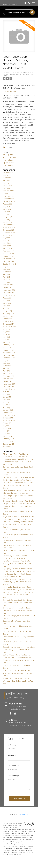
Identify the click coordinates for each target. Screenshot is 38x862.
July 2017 (6, 332)
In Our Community (10, 157)
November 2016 (9, 352)
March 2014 (7, 436)
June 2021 (7, 209)
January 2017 (8, 347)
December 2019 (9, 256)
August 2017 (7, 329)
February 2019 (8, 282)
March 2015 (7, 405)
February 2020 (8, 251)
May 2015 (6, 399)
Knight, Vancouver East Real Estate (17, 579)
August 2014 (7, 423)
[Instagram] (16, 714)
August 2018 (7, 298)
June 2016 (7, 366)
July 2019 (6, 269)
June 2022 (7, 178)
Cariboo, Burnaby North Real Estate (17, 480)
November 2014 (9, 415)
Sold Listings (8, 165)
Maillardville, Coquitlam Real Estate (17, 587)
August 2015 (7, 392)
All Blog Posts (8, 155)
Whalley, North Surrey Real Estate (16, 678)
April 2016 (6, 371)
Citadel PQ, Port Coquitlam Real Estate (18, 490)
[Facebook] (11, 714)
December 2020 (9, 225)
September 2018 (9, 295)
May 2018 (6, 305)
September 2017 (9, 326)
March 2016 (7, 373)
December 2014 (9, 413)
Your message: (13, 776)
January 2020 (8, 253)
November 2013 (9, 446)
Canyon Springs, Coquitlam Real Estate (18, 477)
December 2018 (9, 287)
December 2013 (9, 444)
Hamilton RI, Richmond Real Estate (16, 561)
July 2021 (6, 206)
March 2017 (7, 342)
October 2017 (8, 324)
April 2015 (6, 402)
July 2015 (6, 394)
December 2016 (9, 350)
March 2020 (7, 248)
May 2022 (7, 180)
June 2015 (7, 397)
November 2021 (9, 196)
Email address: (13, 765)
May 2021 (6, 212)
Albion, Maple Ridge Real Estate (15, 454)
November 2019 (9, 259)
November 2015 (9, 384)
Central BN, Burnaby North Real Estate (18, 482)
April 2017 (6, 339)
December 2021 (9, 193)
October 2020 (8, 230)
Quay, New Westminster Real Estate (17, 608)
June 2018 (7, 303)
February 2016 (8, 376)
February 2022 (8, 188)
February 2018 (8, 313)
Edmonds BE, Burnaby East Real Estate (18, 522)
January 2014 (8, 441)
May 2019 (6, 274)
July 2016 (6, 363)
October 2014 (8, 418)
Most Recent (8, 172)
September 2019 (9, 264)
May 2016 (6, 368)
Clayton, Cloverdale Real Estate (15, 493)
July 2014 (6, 426)
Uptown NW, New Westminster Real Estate (18, 75)
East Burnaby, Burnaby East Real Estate (18, 519)
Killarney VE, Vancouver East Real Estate (19, 571)
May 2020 (7, 243)
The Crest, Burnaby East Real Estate (17, 657)
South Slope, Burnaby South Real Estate (19, 647)
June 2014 (7, 428)
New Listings (8, 160)
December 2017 (9, 319)
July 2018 (6, 300)
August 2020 (8, 235)
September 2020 (10, 233)
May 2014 (6, 431)
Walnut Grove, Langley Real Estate (16, 670)
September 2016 (9, 358)
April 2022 (7, 183)
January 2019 (8, 285)
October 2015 (8, 386)
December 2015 (9, 381)
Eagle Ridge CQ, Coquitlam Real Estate (18, 516)
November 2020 (9, 227)
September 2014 (9, 420)
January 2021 (8, 222)
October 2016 (8, 355)
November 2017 (9, 321)
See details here (9, 92)
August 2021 (7, 204)
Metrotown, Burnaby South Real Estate (18, 589)
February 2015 (8, 407)
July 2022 (6, 175)
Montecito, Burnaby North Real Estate (18, 592)
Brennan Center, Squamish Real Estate (18, 459)
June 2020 (7, 240)
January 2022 (8, 191)
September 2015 (9, 389)
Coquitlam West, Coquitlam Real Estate (19, 503)
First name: (12, 745)
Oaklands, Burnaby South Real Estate (17, 600)
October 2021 (8, 199)
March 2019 (7, 279)
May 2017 (6, 337)
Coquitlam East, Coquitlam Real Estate (18, 501)
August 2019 (7, 266)
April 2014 (6, 433)
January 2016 (8, 379)
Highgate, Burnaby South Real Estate (17, 569)
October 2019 (8, 261)
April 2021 (6, 214)
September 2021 (9, 201)
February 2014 (8, 439)
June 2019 (7, 272)
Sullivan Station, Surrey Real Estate (16, 655)
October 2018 (8, 292)
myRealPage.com (23, 814)
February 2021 (8, 219)
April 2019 (6, 277)
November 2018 (9, 290)
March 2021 (7, 217)
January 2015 (8, 410)
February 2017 (8, 345)
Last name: (12, 755)
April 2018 (6, 308)
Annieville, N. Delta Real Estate (15, 456)
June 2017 (7, 334)
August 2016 (7, 360)
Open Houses (8, 162)
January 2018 (8, 316)
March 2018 (7, 311)
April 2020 (7, 246)
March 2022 (7, 186)
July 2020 (6, 238)
